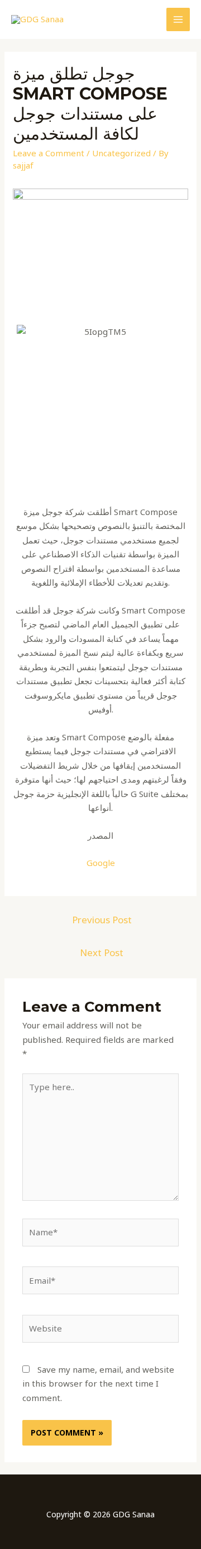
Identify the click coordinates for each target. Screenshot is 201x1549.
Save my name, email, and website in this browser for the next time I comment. (98, 1383)
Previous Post (102, 919)
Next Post (101, 952)
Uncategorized (121, 153)
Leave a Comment (48, 153)
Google (101, 862)
